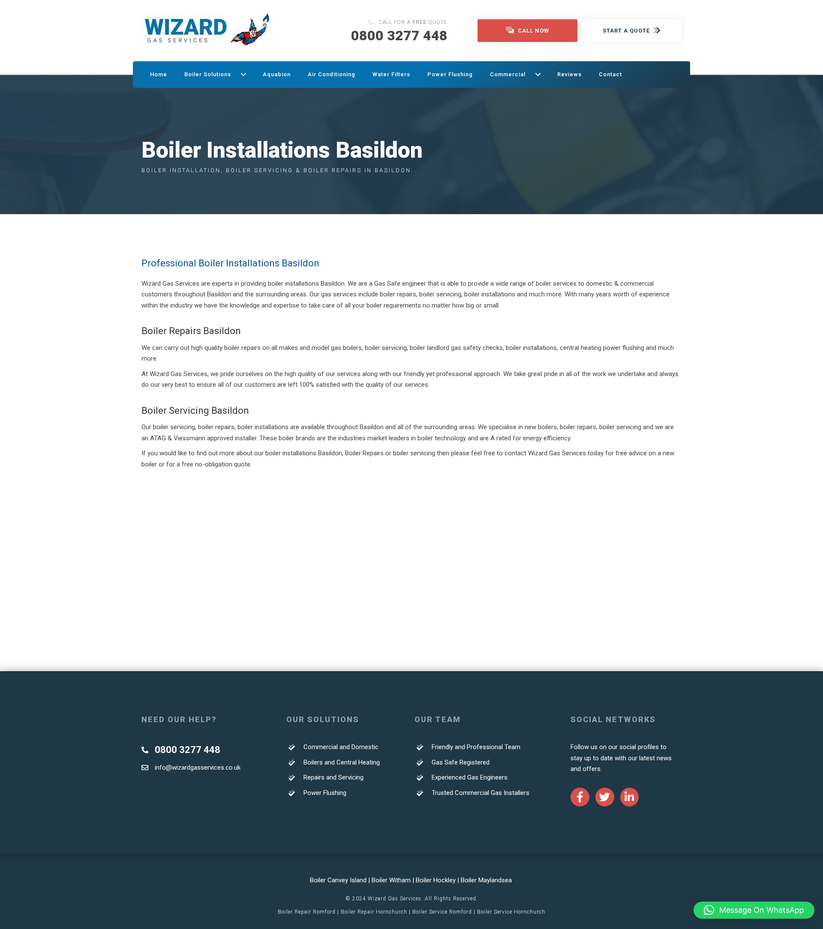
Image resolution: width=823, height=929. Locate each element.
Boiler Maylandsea (487, 880)
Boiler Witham (391, 880)
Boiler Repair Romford (307, 912)
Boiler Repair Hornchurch (374, 912)
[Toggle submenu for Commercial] (538, 74)
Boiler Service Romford (442, 912)
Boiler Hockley (436, 880)
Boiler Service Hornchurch (511, 912)
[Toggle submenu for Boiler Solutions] (243, 74)
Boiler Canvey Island (338, 880)
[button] (754, 910)
